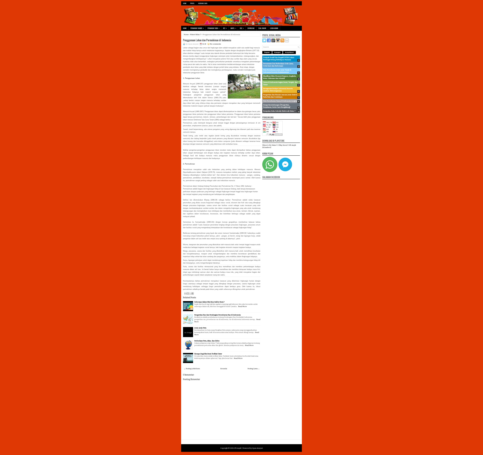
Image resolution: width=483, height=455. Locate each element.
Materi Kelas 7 (195, 34)
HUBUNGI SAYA (202, 3)
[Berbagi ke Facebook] (192, 293)
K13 (225, 28)
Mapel (233, 28)
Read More (242, 306)
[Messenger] (285, 171)
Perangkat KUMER (197, 28)
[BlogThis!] (188, 293)
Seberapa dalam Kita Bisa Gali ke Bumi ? (209, 302)
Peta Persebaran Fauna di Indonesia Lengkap (280, 101)
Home (185, 28)
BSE (242, 28)
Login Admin (274, 28)
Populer (267, 52)
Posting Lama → (254, 369)
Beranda (223, 369)
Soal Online (262, 28)
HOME (184, 3)
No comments (215, 44)
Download (251, 28)
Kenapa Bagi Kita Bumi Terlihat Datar (208, 354)
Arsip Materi (289, 52)
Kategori (277, 52)
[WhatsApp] (269, 171)
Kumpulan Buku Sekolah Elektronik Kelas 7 (279, 111)
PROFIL (192, 3)
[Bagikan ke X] (190, 293)
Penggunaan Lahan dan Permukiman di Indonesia (207, 40)
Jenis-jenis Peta (200, 328)
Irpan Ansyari (257, 448)
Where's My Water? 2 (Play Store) (275, 145)
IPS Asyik (237, 448)
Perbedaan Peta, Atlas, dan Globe (206, 341)
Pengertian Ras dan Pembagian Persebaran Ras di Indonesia (217, 315)
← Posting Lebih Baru (192, 369)
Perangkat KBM (213, 28)
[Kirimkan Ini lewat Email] (185, 293)
